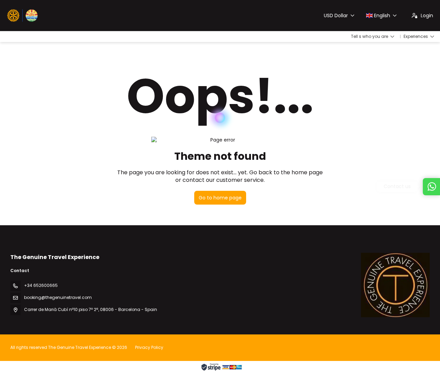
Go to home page (220, 197)
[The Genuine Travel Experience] (395, 285)
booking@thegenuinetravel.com (58, 297)
